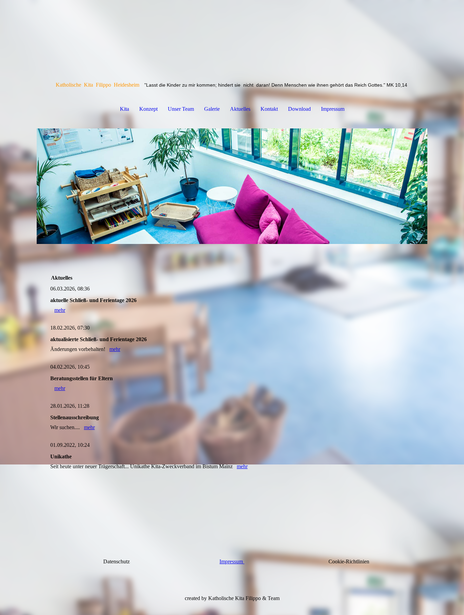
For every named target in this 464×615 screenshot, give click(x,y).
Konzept (148, 109)
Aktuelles (240, 109)
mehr (59, 310)
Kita (124, 109)
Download (299, 109)
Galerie (212, 109)
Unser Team (181, 109)
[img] (232, 186)
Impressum (332, 109)
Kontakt (269, 109)
